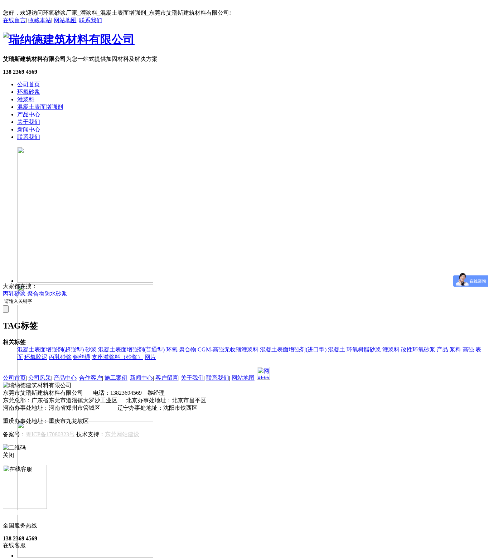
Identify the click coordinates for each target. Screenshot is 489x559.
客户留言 (166, 378)
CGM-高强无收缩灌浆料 (228, 349)
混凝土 (336, 349)
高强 (468, 349)
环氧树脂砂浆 (364, 349)
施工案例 (116, 378)
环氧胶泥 (35, 357)
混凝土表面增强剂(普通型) (131, 349)
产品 (442, 349)
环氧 (172, 349)
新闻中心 (28, 129)
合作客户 (90, 378)
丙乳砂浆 (14, 294)
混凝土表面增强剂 (40, 107)
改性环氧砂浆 (418, 349)
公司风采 (39, 378)
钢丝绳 (81, 357)
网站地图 (65, 20)
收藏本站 (39, 20)
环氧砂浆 (28, 92)
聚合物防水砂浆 (47, 294)
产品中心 (28, 114)
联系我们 (90, 20)
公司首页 (28, 84)
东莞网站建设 (122, 434)
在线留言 (14, 20)
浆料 (455, 349)
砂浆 (91, 349)
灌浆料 (25, 99)
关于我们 (28, 122)
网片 (150, 357)
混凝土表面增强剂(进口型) (293, 349)
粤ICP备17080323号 (50, 434)
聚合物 (187, 349)
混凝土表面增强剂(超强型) (50, 349)
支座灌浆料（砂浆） (117, 357)
